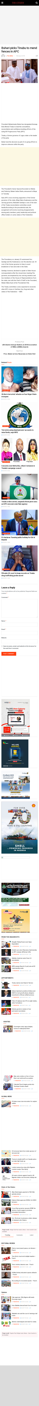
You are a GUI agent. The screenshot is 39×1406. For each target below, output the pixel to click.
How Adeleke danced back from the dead (24, 1305)
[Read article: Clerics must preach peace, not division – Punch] (6, 1250)
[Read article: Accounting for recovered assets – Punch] (6, 1283)
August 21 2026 (6, 506)
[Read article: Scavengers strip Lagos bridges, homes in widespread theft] (8, 1029)
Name (3, 621)
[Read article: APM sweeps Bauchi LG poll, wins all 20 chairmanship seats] (6, 968)
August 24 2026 (6, 470)
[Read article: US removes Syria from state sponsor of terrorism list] (6, 1153)
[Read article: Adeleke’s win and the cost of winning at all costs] (6, 1316)
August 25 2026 (6, 399)
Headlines (6, 390)
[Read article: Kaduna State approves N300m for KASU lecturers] (6, 1202)
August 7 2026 (24, 1005)
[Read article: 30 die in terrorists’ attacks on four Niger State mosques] (19, 379)
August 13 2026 (26, 1088)
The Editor (10, 56)
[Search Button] (37, 3)
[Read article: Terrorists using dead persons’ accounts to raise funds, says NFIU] (19, 415)
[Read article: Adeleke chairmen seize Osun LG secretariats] (6, 960)
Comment (5, 597)
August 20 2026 (26, 1080)
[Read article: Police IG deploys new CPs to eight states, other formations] (6, 1003)
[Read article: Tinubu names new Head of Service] (6, 985)
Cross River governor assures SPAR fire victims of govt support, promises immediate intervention (24, 1210)
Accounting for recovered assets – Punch (24, 1281)
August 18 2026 (24, 962)
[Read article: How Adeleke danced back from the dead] (6, 1308)
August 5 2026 (24, 1324)
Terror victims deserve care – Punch (22, 1264)
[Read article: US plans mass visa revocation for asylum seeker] (6, 1103)
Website (3, 638)
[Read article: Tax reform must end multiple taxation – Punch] (6, 1258)
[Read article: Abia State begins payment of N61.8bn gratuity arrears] (6, 1194)
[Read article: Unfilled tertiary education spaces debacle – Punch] (6, 1275)
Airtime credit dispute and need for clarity (24, 1322)
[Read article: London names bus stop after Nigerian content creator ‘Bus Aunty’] (6, 1169)
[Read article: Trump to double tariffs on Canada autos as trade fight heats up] (6, 1161)
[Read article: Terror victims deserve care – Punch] (6, 1267)
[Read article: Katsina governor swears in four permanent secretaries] (6, 1011)
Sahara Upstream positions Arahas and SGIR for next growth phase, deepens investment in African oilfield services (23, 993)
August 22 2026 (24, 1171)
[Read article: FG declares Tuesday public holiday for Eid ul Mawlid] (19, 522)
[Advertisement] (19, 25)
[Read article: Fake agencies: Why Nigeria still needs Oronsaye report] (6, 1299)
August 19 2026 (24, 985)
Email (3, 629)
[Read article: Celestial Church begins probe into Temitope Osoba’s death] (8, 1086)
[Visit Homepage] (19, 3)
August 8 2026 (24, 997)
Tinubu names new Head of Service (22, 983)
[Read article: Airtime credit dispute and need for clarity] (6, 1324)
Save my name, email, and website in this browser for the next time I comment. (19, 647)
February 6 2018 (20, 56)
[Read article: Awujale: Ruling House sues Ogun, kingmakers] (6, 944)
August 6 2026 (24, 1013)
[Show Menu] (2, 3)
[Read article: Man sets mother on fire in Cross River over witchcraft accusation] (8, 1078)
